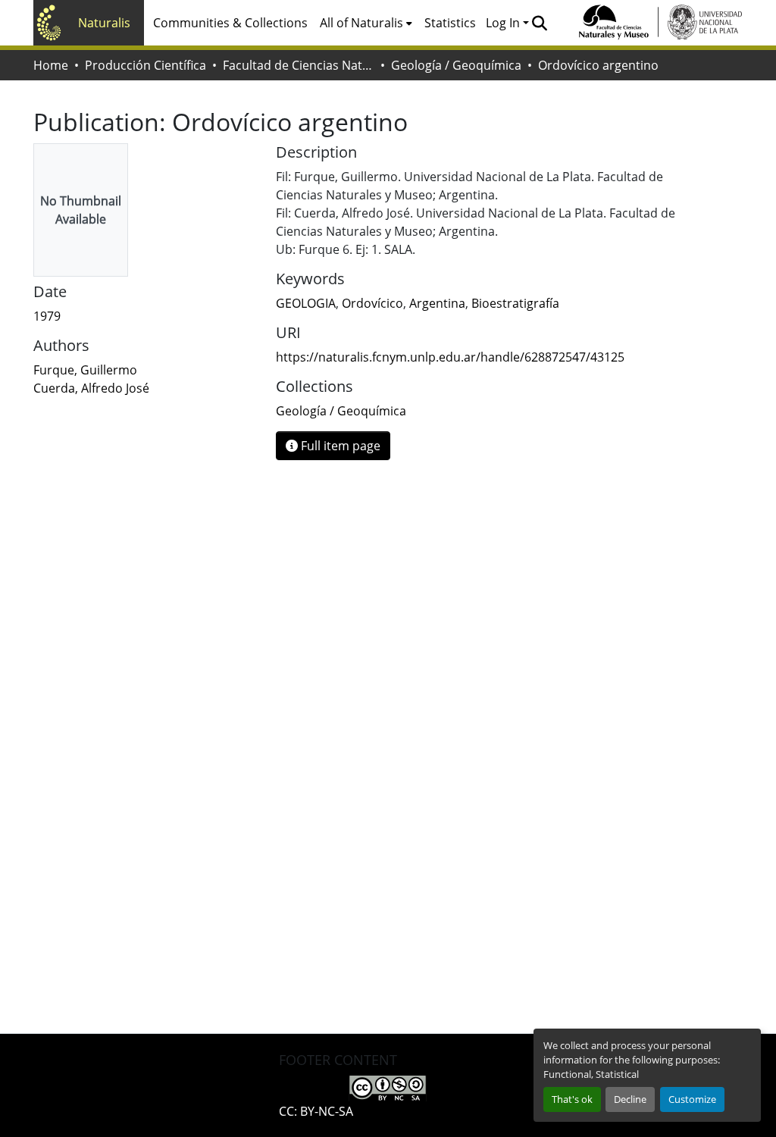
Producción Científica (145, 65)
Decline (630, 1099)
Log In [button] (504, 22)
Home (50, 65)
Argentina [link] (437, 303)
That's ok (572, 1099)
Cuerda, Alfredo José (91, 388)
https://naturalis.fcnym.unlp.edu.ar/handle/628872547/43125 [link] (450, 357)
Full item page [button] (339, 445)
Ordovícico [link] (372, 303)
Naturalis (104, 22)
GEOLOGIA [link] (306, 303)
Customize (692, 1099)
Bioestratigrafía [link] (515, 303)
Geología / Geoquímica (456, 65)
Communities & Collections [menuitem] (230, 22)
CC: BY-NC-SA (316, 1111)
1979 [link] (47, 316)
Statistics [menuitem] (450, 22)
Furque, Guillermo (85, 370)
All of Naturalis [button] (361, 22)
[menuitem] (366, 23)
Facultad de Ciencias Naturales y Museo (298, 65)
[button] (539, 23)
